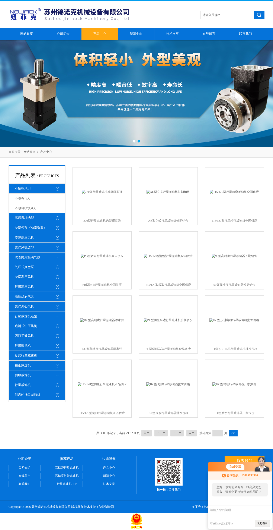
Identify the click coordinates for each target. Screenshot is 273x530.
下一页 (177, 433)
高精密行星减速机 (67, 467)
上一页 (161, 433)
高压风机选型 (24, 218)
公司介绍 (24, 467)
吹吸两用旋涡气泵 (27, 257)
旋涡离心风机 (24, 306)
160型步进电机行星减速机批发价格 (234, 349)
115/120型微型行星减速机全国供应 (168, 284)
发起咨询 (262, 523)
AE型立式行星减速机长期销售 (168, 220)
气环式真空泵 (24, 267)
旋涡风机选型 (24, 247)
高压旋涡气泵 (24, 296)
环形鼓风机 (23, 345)
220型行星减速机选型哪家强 (102, 220)
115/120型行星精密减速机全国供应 (234, 220)
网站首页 (26, 33)
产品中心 (99, 33)
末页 (192, 433)
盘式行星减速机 (26, 355)
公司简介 (63, 33)
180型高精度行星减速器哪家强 (102, 349)
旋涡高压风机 (24, 237)
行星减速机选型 (26, 316)
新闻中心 (136, 33)
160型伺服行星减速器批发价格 (168, 413)
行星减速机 (23, 385)
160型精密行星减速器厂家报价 (234, 413)
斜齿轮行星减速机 (27, 394)
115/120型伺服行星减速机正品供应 (102, 413)
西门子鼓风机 (24, 336)
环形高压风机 (24, 286)
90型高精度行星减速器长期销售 (234, 284)
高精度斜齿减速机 (67, 475)
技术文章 (172, 33)
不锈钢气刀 (22, 198)
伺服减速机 (23, 375)
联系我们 (245, 33)
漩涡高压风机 (24, 277)
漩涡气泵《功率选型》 (31, 227)
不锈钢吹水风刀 (25, 208)
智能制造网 (106, 506)
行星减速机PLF (67, 484)
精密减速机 (23, 365)
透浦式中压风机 (26, 326)
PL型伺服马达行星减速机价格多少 (168, 349)
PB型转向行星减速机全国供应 (102, 284)
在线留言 (209, 33)
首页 (147, 433)
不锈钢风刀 (23, 188)
